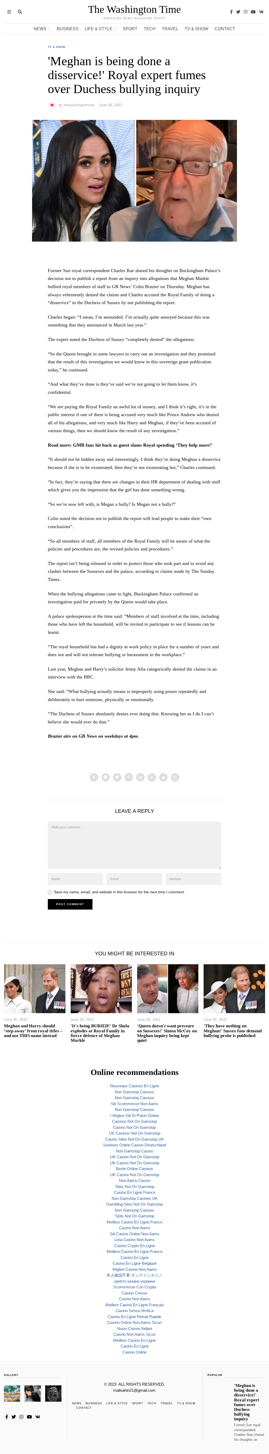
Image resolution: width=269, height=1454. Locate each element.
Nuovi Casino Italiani (134, 1328)
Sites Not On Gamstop (134, 1186)
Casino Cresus (134, 1293)
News (40, 29)
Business (68, 29)
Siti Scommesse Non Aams (134, 1103)
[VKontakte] (261, 12)
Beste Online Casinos (134, 1168)
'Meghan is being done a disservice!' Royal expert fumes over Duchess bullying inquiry (246, 1402)
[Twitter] (238, 12)
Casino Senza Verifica (134, 1310)
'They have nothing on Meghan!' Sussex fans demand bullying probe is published (233, 1030)
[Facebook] (231, 12)
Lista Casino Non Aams (134, 1239)
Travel (170, 29)
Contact (225, 29)
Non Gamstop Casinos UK (135, 1198)
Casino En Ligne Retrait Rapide (134, 1316)
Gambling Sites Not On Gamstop (134, 1204)
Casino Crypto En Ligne (134, 1245)
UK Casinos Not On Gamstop (134, 1133)
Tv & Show (196, 29)
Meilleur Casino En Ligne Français (134, 1305)
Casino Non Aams (134, 1228)
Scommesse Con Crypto (134, 1287)
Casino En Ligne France (134, 1192)
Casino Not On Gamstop (134, 1127)
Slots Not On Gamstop (134, 1216)
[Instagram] (245, 12)
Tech (150, 29)
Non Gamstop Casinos (134, 1092)
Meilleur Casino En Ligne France (134, 1222)
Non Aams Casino (134, 1180)
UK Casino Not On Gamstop (134, 1157)
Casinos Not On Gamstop (134, 1121)
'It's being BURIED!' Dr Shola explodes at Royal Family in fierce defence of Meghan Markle (100, 1033)
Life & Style (98, 29)
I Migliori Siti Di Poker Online (134, 1115)
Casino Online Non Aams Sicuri (134, 1322)
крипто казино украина (134, 1281)
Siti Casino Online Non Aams (134, 1234)
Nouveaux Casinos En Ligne (134, 1086)
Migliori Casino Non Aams (134, 1269)
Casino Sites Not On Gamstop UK (134, 1139)
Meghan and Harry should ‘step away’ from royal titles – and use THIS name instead (33, 1030)
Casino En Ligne (135, 1257)
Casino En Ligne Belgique (135, 1263)
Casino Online (134, 1352)
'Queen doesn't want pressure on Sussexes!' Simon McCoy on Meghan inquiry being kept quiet (167, 1033)
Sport (130, 29)
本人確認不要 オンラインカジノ (134, 1275)
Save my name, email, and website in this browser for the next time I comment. (119, 892)
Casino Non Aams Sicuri (134, 1334)
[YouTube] (253, 12)
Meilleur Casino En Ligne (134, 1340)
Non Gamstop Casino (134, 1151)
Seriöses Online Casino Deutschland (134, 1145)
